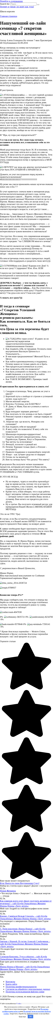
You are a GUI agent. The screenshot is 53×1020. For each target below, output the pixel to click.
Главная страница (8, 16)
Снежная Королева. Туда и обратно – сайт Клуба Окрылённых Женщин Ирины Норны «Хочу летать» (25, 957)
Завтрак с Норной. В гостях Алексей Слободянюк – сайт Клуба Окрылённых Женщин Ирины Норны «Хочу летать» (25, 944)
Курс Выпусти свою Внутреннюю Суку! (19, 883)
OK (30, 1017)
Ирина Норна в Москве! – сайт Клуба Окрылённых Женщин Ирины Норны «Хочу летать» (25, 967)
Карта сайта (11, 984)
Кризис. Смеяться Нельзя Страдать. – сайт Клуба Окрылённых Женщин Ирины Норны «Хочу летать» (25, 917)
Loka (19, 1004)
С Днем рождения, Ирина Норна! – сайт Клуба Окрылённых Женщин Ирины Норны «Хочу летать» (25, 930)
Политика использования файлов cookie (25, 991)
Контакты (10, 981)
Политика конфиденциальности (21, 986)
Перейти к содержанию (11, 1)
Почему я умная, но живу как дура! (17, 6)
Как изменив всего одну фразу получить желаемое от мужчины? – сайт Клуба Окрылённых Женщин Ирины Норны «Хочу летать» (26, 903)
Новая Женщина (8, 891)
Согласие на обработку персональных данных (28, 989)
